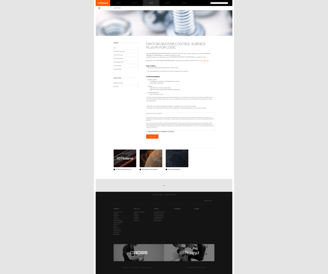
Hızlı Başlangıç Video (119, 62)
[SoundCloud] (128, 201)
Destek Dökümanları (159, 215)
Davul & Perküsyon (118, 220)
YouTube (136, 213)
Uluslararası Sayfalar (158, 194)
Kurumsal (167, 3)
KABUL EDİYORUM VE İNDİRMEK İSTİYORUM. (161, 131)
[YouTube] (121, 201)
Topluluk (134, 3)
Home (99, 8)
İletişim (184, 3)
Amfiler (115, 225)
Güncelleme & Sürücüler (119, 51)
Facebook (136, 215)
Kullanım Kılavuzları (118, 55)
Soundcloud (136, 220)
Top (114, 48)
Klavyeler (116, 217)
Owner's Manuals (203, 60)
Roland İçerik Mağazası (170, 194)
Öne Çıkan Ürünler (118, 212)
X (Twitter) (136, 219)
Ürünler (116, 209)
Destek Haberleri (118, 69)
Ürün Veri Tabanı (117, 65)
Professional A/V (117, 231)
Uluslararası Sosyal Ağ (139, 212)
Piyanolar (116, 213)
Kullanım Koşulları (135, 267)
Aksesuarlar (116, 232)
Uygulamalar (117, 234)
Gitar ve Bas (116, 219)
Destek (151, 3)
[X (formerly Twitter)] (118, 201)
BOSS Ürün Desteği (118, 83)
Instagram (136, 217)
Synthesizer (116, 215)
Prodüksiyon (116, 224)
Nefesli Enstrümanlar (118, 222)
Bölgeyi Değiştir (208, 200)
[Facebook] (115, 201)
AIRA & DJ (116, 227)
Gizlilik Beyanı (125, 267)
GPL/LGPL (116, 86)
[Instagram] (124, 201)
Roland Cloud (117, 229)
